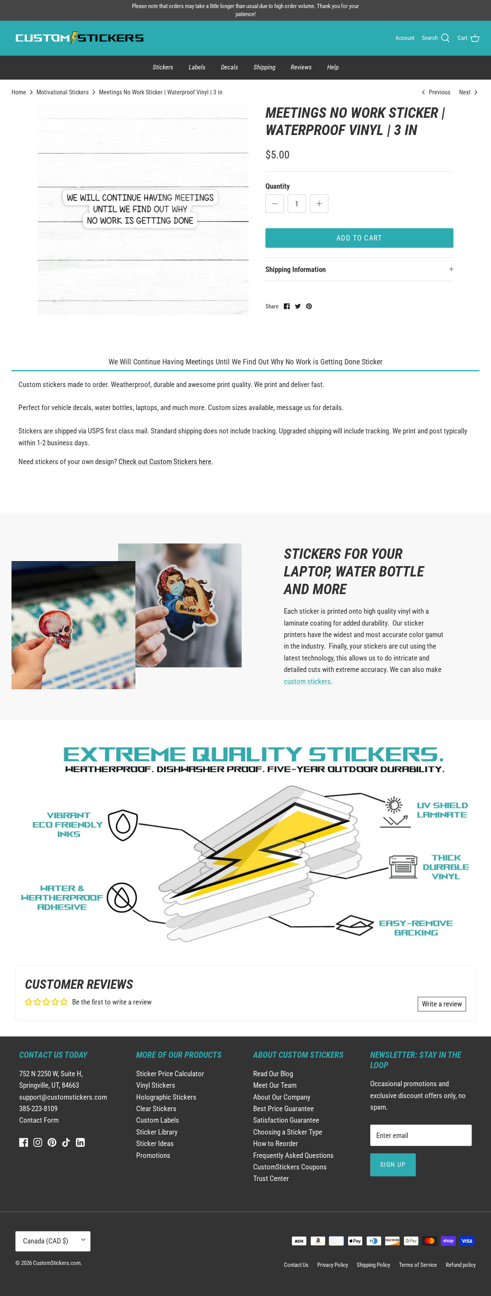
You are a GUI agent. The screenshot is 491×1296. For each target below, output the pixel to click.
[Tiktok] (66, 1142)
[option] (143, 209)
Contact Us (296, 1264)
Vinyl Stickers (155, 1085)
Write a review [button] (442, 1004)
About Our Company (281, 1097)
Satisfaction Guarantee (286, 1120)
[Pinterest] (52, 1142)
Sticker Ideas (155, 1143)
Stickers (163, 67)
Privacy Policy (332, 1264)
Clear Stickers (156, 1108)
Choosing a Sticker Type (287, 1132)
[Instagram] (37, 1142)
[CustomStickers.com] (79, 38)
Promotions (153, 1155)
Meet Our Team (275, 1085)
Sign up (393, 1164)
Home (19, 92)
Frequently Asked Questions (293, 1155)
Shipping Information (295, 269)
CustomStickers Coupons (290, 1167)
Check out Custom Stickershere (165, 461)
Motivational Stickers (62, 92)
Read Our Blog (273, 1073)
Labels (197, 67)
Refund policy (461, 1264)
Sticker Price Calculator (170, 1073)
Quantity (277, 186)
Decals (229, 67)
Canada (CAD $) (45, 1241)
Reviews (301, 67)
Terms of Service (418, 1264)
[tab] (245, 362)
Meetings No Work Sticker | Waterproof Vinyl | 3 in (160, 92)
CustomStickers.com (57, 1263)
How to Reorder (275, 1143)
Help (333, 67)
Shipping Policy (373, 1264)
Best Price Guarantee (283, 1108)
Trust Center (271, 1178)
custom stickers (307, 681)
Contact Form (39, 1120)
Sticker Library (157, 1132)
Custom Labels (157, 1120)
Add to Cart (359, 238)
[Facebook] (23, 1142)
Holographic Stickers (166, 1097)
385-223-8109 (38, 1108)
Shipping (264, 67)
